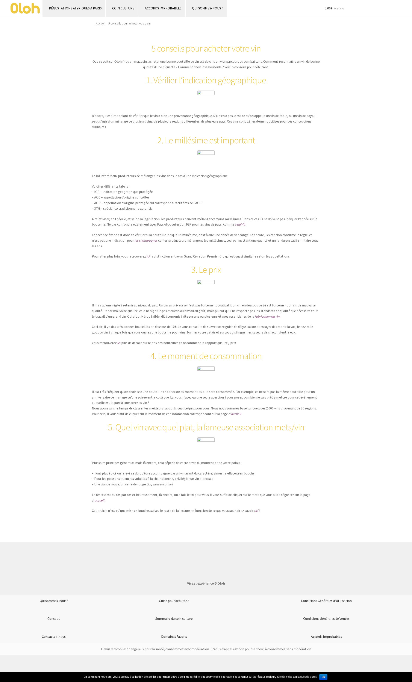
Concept (53, 618)
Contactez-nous (54, 636)
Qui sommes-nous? (54, 601)
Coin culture (123, 8)
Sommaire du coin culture (174, 618)
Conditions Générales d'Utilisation (326, 601)
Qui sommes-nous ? (207, 8)
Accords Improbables (326, 636)
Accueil (100, 23)
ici (148, 256)
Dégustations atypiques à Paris (75, 8)
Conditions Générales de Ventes (326, 618)
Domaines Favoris (174, 636)
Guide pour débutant (174, 601)
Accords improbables (163, 8)
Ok (323, 677)
